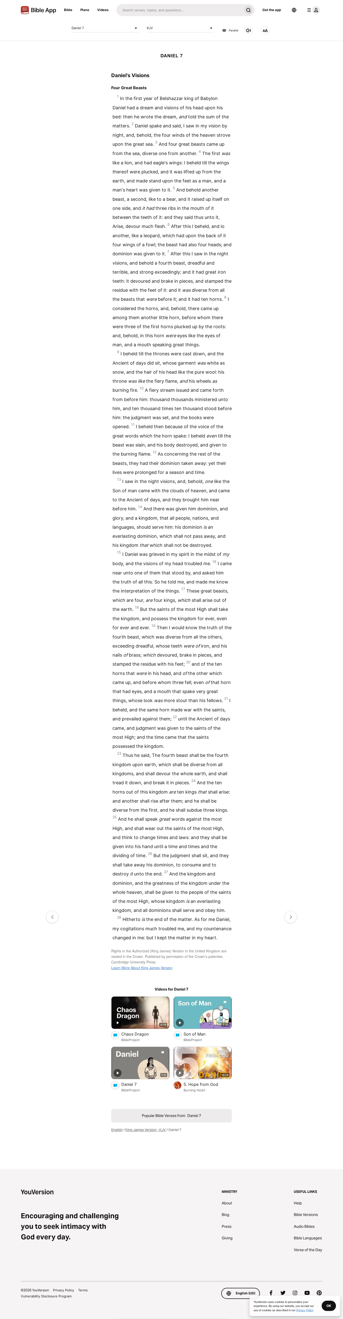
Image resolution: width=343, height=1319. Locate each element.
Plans (84, 10)
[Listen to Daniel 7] (248, 30)
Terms (83, 1290)
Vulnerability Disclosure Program (46, 1296)
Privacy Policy (63, 1290)
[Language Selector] (294, 10)
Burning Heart (194, 1090)
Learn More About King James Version (142, 967)
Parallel (233, 30)
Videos (102, 10)
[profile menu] (312, 10)
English (117, 1130)
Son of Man (200, 1034)
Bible (68, 10)
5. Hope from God (207, 1084)
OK (328, 1306)
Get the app (271, 10)
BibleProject (130, 1040)
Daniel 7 (78, 28)
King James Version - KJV (145, 1130)
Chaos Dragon (140, 1034)
